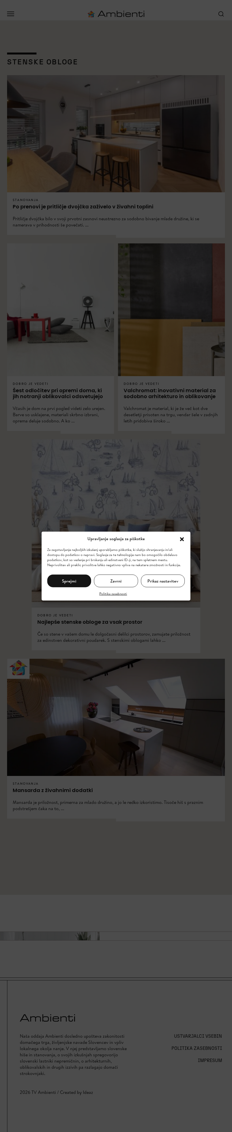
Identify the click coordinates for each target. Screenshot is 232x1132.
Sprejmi (69, 581)
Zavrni (116, 581)
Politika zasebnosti (113, 593)
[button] (182, 539)
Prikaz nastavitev (162, 581)
